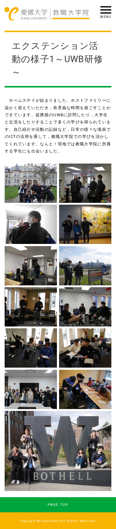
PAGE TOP (58, 504)
